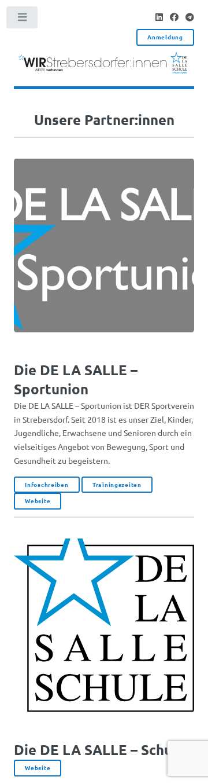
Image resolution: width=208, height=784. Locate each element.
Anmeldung (165, 36)
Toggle (22, 19)
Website (37, 500)
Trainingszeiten (117, 484)
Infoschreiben (46, 484)
